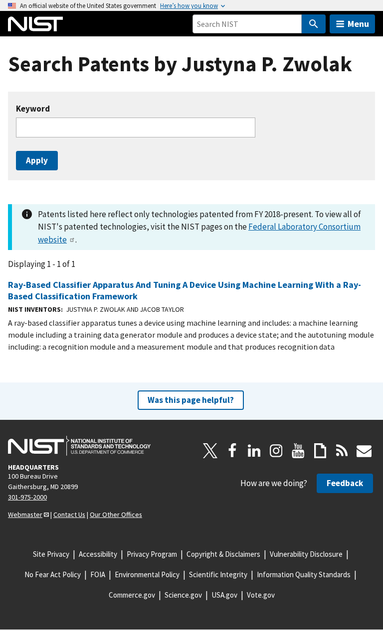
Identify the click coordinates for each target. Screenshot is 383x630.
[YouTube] (298, 451)
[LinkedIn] (254, 451)
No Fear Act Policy (52, 574)
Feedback (345, 483)
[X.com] (210, 451)
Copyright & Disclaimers (223, 554)
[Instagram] (276, 451)
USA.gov (224, 595)
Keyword (33, 109)
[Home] (35, 23)
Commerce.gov (132, 595)
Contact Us (69, 514)
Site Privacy (51, 554)
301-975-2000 (27, 497)
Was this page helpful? (191, 399)
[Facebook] (232, 451)
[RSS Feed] (342, 451)
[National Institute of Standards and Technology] (79, 446)
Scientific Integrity (218, 574)
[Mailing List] (364, 451)
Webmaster (25, 514)
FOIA (97, 574)
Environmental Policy (147, 574)
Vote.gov (261, 595)
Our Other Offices (116, 514)
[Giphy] (320, 451)
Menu (358, 23)
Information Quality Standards (304, 574)
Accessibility (98, 554)
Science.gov (183, 595)
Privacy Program (152, 554)
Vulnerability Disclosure (306, 554)
